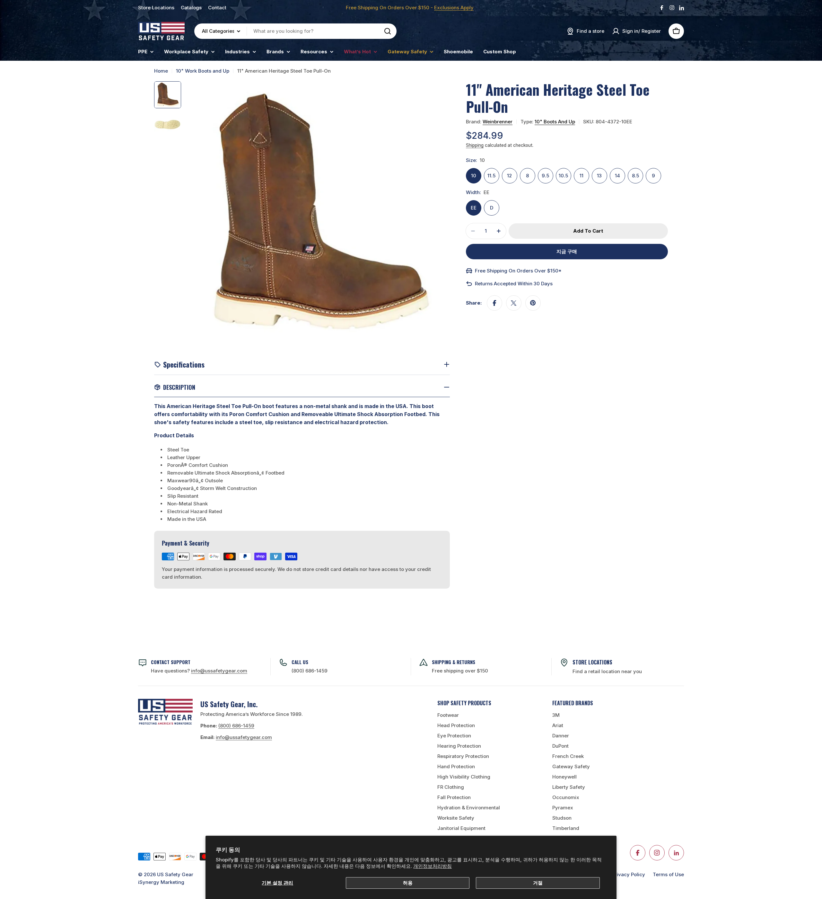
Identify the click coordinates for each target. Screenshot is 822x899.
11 (581, 176)
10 (473, 176)
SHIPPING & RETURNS (453, 661)
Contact (217, 7)
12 (509, 176)
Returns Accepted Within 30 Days (514, 283)
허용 (408, 883)
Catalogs (191, 7)
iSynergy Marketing (161, 882)
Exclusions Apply (454, 7)
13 (599, 176)
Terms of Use (668, 874)
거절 (538, 883)
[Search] (387, 31)
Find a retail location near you (607, 671)
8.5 (635, 176)
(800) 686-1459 (310, 671)
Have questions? (199, 671)
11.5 (491, 176)
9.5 (545, 176)
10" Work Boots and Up (202, 71)
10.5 (563, 176)
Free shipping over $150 (460, 671)
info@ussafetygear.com (244, 737)
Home (161, 71)
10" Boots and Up (555, 122)
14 (617, 176)
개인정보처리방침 (432, 866)
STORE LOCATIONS (592, 662)
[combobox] (295, 31)
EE (474, 208)
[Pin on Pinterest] (533, 303)
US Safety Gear (175, 874)
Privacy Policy (628, 874)
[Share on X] (513, 303)
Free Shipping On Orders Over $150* (518, 271)
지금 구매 (566, 251)
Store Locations (156, 7)
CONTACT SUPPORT (170, 661)
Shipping (475, 145)
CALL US (300, 661)
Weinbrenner (497, 122)
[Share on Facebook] (494, 303)
